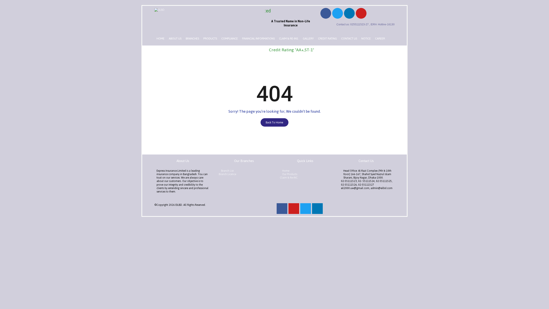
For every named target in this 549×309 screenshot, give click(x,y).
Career (380, 38)
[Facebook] (325, 13)
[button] (274, 122)
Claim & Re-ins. (289, 38)
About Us (175, 38)
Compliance (229, 38)
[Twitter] (337, 13)
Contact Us (349, 38)
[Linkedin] (349, 13)
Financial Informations (258, 38)
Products (210, 38)
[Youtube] (361, 13)
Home (160, 38)
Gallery (308, 38)
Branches (192, 38)
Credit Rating (327, 38)
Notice (366, 38)
